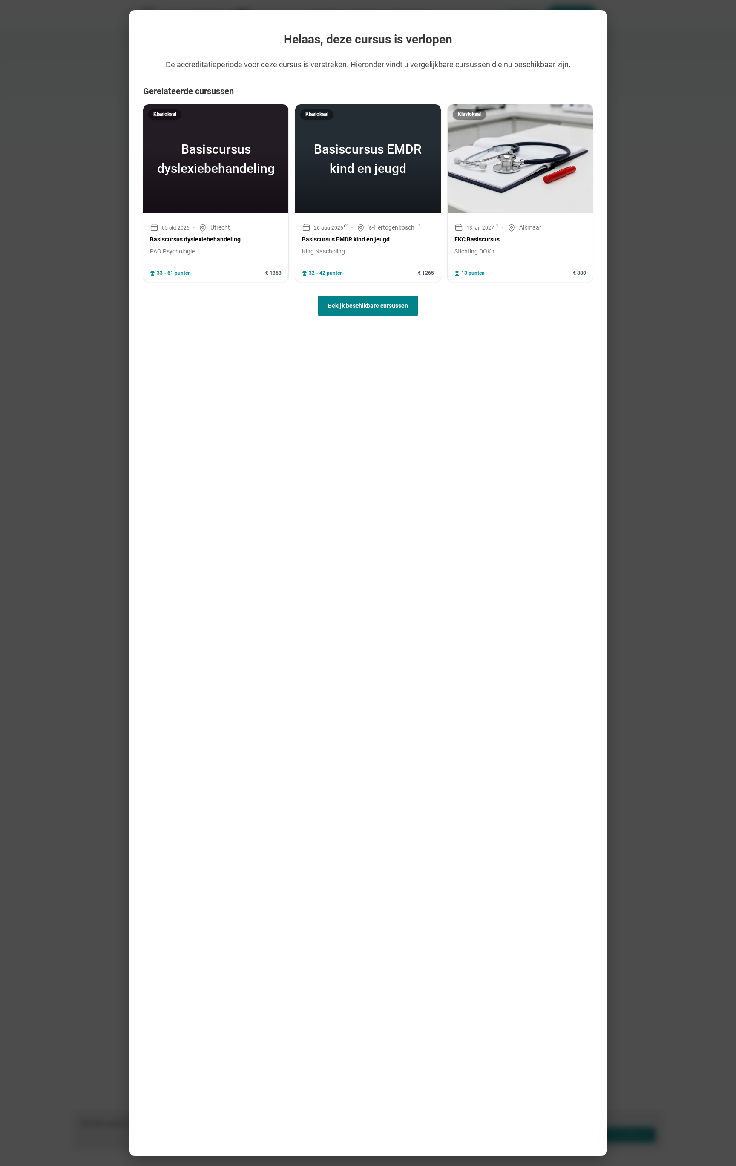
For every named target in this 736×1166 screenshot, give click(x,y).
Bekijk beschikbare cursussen (368, 305)
